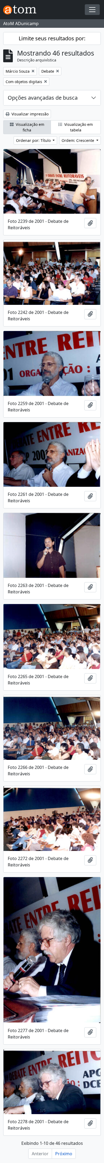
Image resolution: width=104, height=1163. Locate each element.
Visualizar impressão (29, 113)
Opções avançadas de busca (43, 97)
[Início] (22, 10)
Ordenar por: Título (34, 140)
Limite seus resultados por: (52, 38)
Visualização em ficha (29, 127)
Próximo (63, 1154)
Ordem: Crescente (78, 140)
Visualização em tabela (78, 127)
